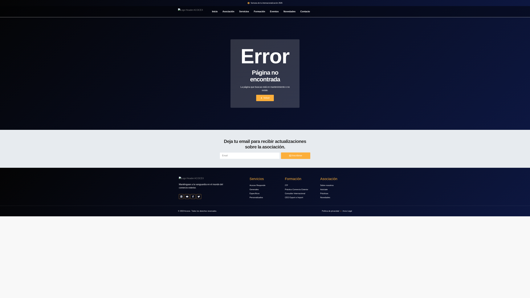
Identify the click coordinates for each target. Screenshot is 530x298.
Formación (259, 11)
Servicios (244, 11)
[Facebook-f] (192, 196)
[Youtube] (187, 196)
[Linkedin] (181, 196)
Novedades (289, 11)
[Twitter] (198, 196)
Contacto (305, 11)
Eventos (274, 11)
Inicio (215, 11)
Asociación (228, 11)
